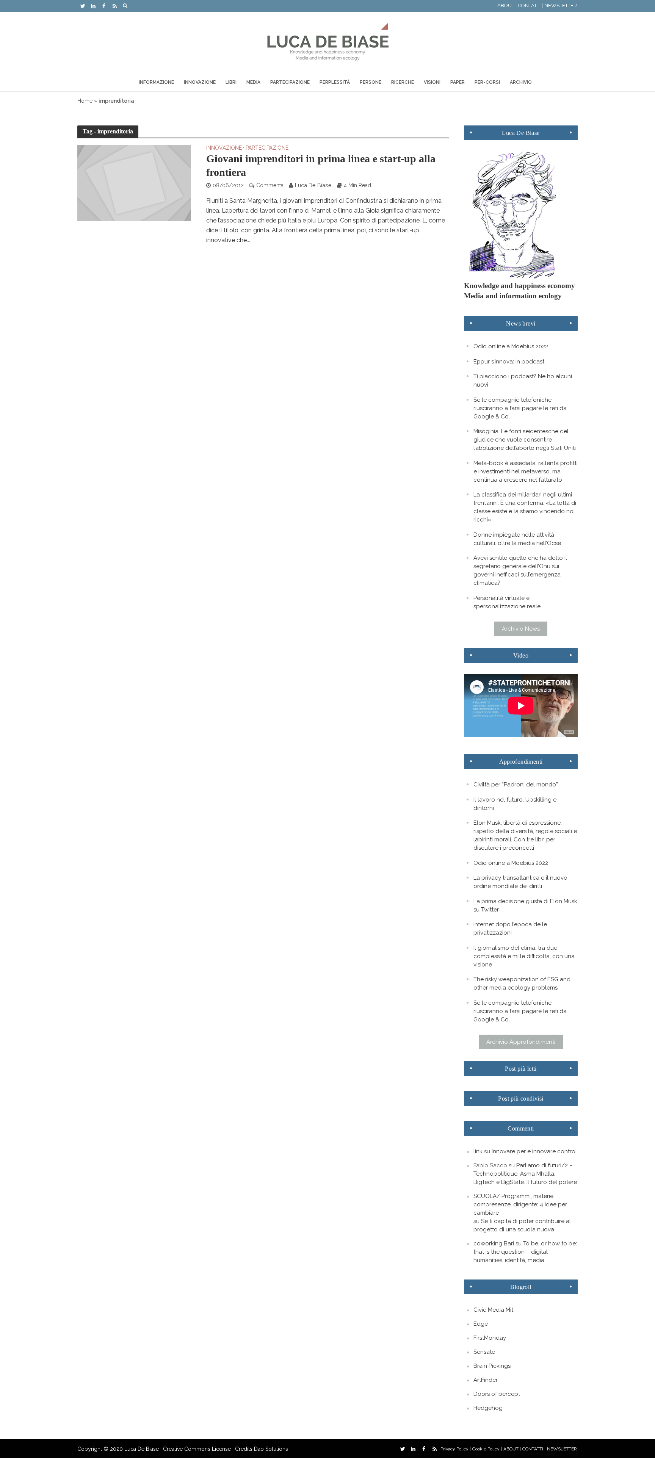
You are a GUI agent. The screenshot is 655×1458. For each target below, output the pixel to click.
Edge (480, 1323)
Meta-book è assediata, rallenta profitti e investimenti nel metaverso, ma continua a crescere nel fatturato (525, 471)
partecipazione (267, 148)
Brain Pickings (492, 1365)
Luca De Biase (313, 185)
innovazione (224, 148)
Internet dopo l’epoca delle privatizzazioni (510, 928)
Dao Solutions (271, 1449)
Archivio (521, 82)
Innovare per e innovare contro (533, 1151)
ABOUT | (507, 5)
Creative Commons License (197, 1449)
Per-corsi (487, 82)
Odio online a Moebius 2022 (510, 346)
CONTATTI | (530, 5)
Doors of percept (496, 1394)
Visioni (432, 82)
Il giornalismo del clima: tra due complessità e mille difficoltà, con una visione (524, 956)
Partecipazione (290, 82)
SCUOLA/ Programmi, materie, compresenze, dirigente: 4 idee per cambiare (520, 1204)
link (478, 1151)
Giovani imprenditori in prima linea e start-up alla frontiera (321, 165)
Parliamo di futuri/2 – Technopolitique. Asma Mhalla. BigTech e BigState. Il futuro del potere (525, 1174)
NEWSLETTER (560, 5)
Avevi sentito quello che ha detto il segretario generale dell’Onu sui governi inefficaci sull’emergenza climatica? (520, 570)
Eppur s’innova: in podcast (508, 361)
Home (84, 101)
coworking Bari (493, 1243)
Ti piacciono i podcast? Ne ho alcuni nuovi (522, 380)
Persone (370, 82)
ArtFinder (485, 1380)
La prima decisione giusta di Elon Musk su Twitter (525, 905)
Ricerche (402, 82)
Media (253, 82)
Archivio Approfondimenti (520, 1041)
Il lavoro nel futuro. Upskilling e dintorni (514, 803)
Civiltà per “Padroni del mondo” (515, 784)
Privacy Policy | (455, 1449)
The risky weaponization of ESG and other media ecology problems (521, 983)
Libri (231, 82)
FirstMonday (489, 1337)
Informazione (156, 82)
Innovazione (200, 82)
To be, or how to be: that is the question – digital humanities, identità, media (525, 1252)
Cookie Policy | (487, 1449)
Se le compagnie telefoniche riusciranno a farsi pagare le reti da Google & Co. (520, 408)
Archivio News (521, 628)
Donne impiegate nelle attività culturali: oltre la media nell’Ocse (517, 539)
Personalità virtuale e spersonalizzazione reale (507, 602)
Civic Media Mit (493, 1309)
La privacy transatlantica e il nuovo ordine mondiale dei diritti (520, 882)
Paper (457, 82)
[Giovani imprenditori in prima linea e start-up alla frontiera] (134, 182)
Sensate (484, 1351)
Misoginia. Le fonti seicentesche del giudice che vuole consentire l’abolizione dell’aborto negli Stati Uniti (524, 439)
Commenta (270, 185)
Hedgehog (488, 1408)
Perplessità (335, 82)
